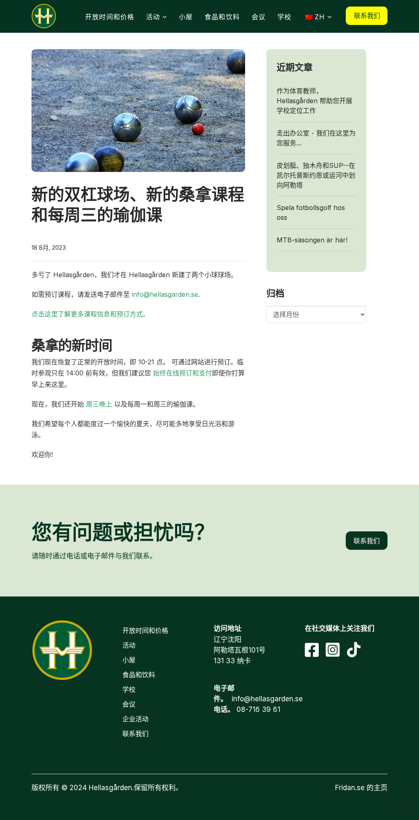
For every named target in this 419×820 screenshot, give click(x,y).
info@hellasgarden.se (165, 294)
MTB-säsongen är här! (312, 240)
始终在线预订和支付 (181, 373)
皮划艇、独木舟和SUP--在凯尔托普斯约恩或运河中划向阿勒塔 (316, 175)
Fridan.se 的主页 (361, 788)
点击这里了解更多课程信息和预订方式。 (90, 314)
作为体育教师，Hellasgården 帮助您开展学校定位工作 (314, 101)
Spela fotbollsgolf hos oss (311, 212)
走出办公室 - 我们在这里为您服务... (316, 138)
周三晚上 (99, 404)
